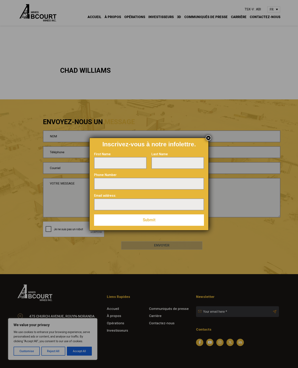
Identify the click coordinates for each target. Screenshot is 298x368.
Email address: (105, 196)
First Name (102, 154)
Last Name (159, 154)
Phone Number (105, 175)
